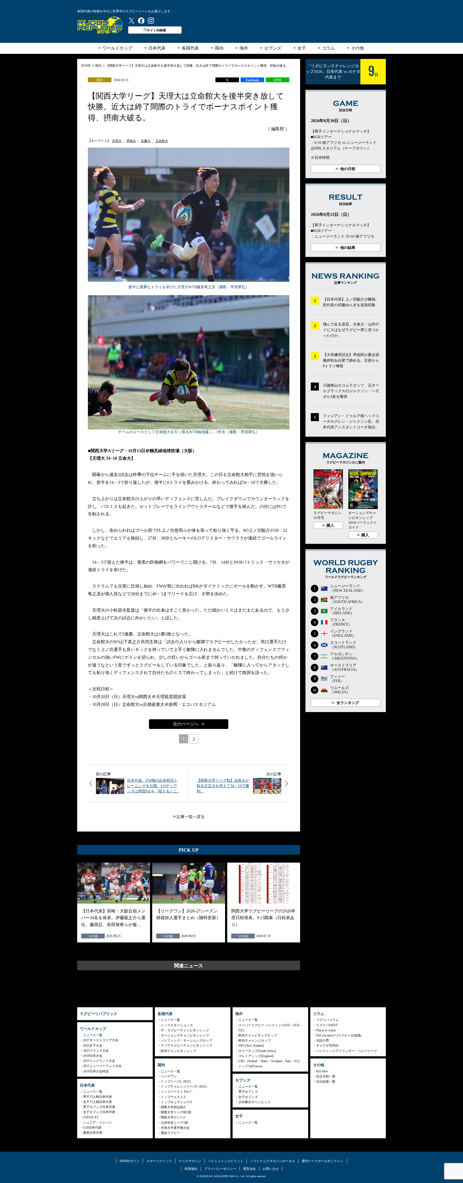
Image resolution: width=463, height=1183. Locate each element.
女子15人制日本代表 (97, 1102)
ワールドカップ (117, 48)
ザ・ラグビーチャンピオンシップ (185, 1030)
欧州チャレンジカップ (254, 1040)
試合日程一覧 (325, 1076)
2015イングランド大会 (99, 1061)
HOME (86, 66)
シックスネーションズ (177, 1025)
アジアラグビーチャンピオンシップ (186, 1045)
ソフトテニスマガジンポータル (272, 1161)
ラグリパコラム (327, 1020)
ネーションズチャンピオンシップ (185, 1035)
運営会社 (249, 1169)
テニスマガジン (190, 1161)
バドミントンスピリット (225, 1161)
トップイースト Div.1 (176, 1092)
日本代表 (157, 48)
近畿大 (146, 141)
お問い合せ (271, 1169)
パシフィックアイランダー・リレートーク (346, 1051)
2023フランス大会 (96, 1051)
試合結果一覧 (325, 1081)
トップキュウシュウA (176, 1102)
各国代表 (190, 48)
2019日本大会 (92, 1056)
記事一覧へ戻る (191, 817)
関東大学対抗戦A (173, 1107)
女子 (301, 48)
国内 (219, 48)
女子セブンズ (248, 1097)
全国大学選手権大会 (175, 1128)
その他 (357, 48)
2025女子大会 (92, 1045)
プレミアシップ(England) (256, 1056)
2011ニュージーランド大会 (102, 1066)
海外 (244, 48)
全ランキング (348, 703)
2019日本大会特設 (96, 1071)
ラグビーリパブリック (100, 25)
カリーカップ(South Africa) (257, 1051)
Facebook (252, 80)
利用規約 (191, 1169)
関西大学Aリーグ (173, 1117)
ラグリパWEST (327, 1025)
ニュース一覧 (92, 1035)
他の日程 (347, 169)
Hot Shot (322, 1071)
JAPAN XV (91, 1117)
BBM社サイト (130, 1161)
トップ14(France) (250, 1066)
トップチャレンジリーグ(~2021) (184, 1086)
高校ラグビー (170, 1133)
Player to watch (326, 1030)
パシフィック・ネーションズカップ (186, 1040)
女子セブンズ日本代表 (99, 1112)
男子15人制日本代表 (97, 1097)
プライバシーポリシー (220, 1169)
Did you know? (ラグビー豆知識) (338, 1035)
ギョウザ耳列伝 (327, 1045)
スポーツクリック (159, 1161)
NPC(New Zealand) (251, 1045)
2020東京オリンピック (254, 1102)
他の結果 (347, 248)
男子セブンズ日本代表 (99, 1107)
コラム (328, 48)
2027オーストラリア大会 (100, 1040)
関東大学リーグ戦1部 (176, 1112)
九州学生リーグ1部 (174, 1123)
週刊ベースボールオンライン (322, 1161)
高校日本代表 (92, 1133)
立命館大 (161, 141)
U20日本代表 (92, 1127)
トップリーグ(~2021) (176, 1081)
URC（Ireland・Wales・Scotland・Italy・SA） (270, 1061)
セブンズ (272, 48)
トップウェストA (173, 1097)
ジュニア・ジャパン (97, 1122)
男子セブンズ (248, 1092)
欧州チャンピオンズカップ (257, 1035)
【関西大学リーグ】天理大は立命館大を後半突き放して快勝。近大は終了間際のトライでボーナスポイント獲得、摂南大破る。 (197, 66)
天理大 (117, 141)
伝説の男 (322, 1040)
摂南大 (131, 141)
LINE (278, 80)
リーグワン (169, 1076)
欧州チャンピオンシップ (178, 1051)
